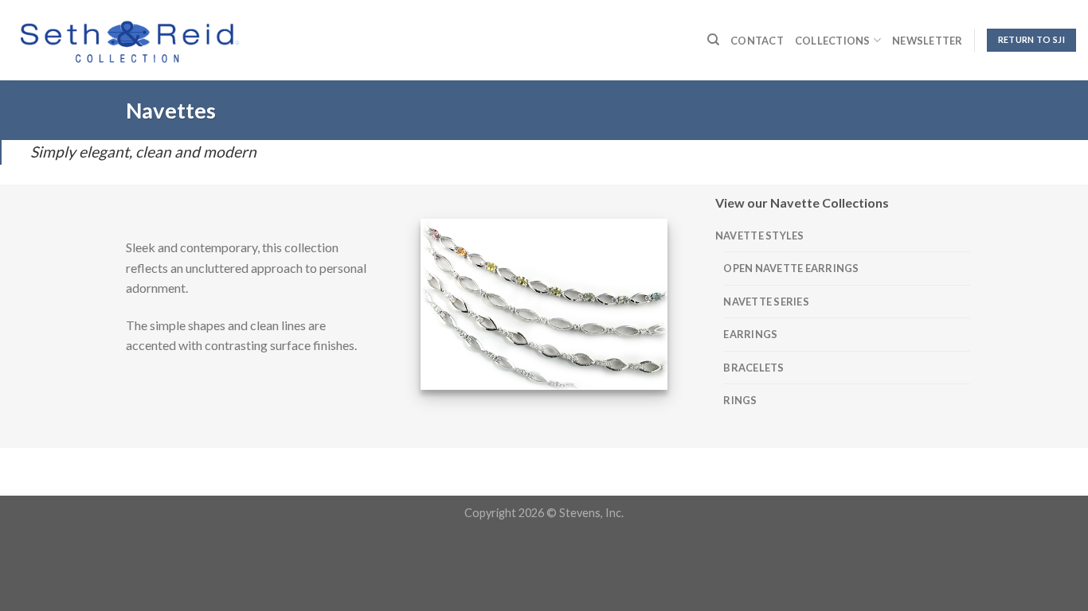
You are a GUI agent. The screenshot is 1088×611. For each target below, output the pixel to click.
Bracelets (753, 367)
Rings (740, 400)
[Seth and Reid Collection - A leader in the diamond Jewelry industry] (128, 40)
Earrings (750, 334)
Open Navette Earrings (791, 268)
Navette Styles (759, 235)
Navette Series (766, 301)
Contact (757, 40)
